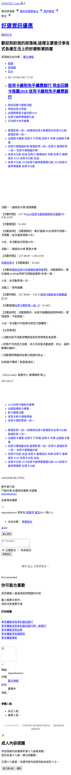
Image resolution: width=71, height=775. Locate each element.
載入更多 (7, 534)
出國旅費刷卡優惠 (18, 408)
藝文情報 (28, 57)
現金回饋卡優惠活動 (20, 105)
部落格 (12, 67)
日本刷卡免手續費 (18, 121)
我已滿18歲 (8, 768)
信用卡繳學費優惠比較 (21, 117)
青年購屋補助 (9, 637)
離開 (19, 768)
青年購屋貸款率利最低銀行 (17, 622)
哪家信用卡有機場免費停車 (28, 269)
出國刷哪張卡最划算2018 (22, 113)
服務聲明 (35, 729)
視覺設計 (27, 521)
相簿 (10, 63)
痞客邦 (30, 512)
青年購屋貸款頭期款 (13, 633)
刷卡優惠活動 (16, 412)
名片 (10, 71)
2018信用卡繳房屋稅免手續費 (43, 214)
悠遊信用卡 (8, 262)
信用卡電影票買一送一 (21, 420)
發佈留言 (7, 554)
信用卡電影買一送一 (26, 305)
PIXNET (15, 725)
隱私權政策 (58, 725)
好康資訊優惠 (17, 26)
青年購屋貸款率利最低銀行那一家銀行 (23, 626)
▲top (4, 527)
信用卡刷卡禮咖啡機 (20, 416)
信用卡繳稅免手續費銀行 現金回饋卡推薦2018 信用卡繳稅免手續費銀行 (38, 91)
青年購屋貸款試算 (11, 629)
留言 (37, 512)
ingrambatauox (9, 493)
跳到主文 (6, 34)
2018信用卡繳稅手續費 (21, 404)
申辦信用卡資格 (17, 109)
